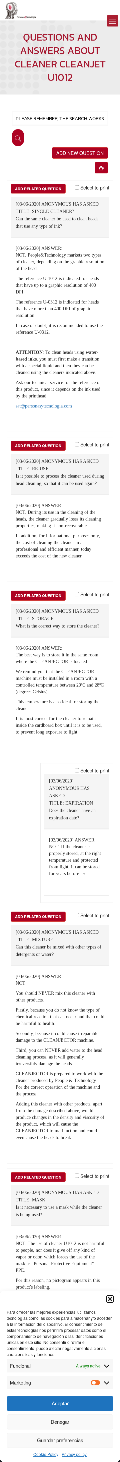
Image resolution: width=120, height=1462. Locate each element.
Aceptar (60, 1403)
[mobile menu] (112, 20)
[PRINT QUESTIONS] (101, 167)
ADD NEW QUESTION (80, 153)
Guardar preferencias (60, 1440)
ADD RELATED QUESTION (38, 188)
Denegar (60, 1421)
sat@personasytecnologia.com (44, 406)
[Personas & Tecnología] (20, 10)
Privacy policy (74, 1454)
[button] (110, 1299)
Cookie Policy (45, 1454)
